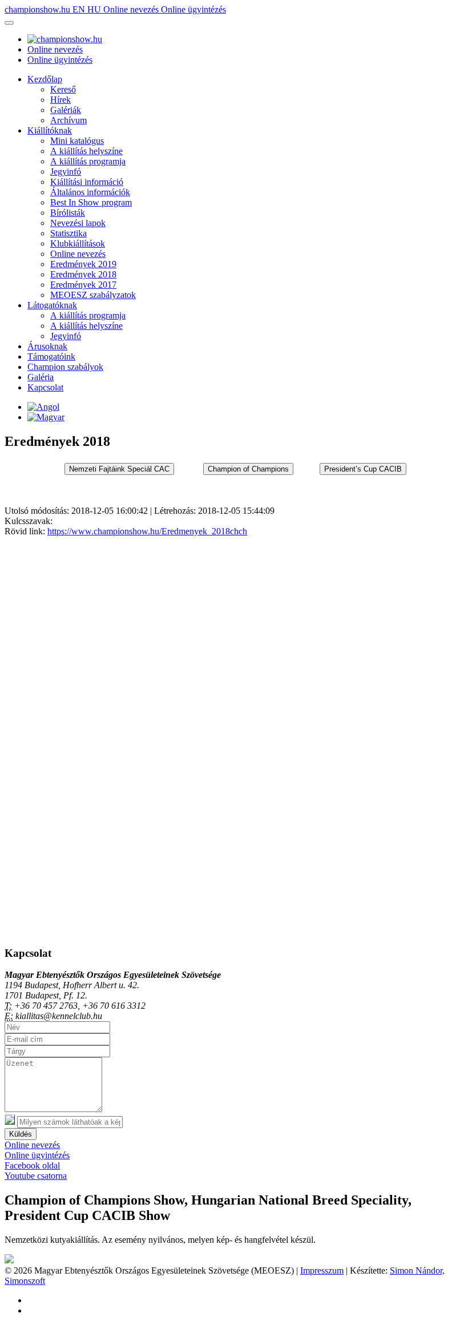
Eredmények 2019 (83, 264)
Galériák (65, 110)
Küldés (20, 1134)
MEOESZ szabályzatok (93, 295)
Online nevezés (132, 9)
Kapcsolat (45, 387)
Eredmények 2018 (83, 274)
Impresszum (322, 1270)
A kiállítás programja (88, 161)
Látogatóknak (52, 305)
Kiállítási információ (86, 182)
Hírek (60, 99)
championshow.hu (38, 9)
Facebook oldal (32, 1165)
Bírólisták (67, 213)
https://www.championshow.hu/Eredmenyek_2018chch (147, 531)
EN (79, 9)
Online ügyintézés (193, 9)
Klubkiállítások (77, 243)
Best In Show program (91, 202)
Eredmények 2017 (83, 284)
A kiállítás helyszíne (86, 151)
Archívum (68, 120)
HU (95, 9)
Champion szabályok (65, 367)
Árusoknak (47, 346)
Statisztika (68, 233)
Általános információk (90, 192)
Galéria (40, 377)
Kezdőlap (44, 79)
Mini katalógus (77, 141)
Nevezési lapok (78, 223)
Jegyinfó (65, 171)
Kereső (63, 89)
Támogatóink (51, 356)
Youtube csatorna (36, 1176)
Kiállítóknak (49, 130)
